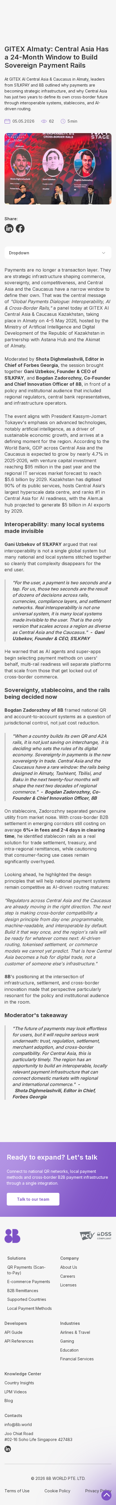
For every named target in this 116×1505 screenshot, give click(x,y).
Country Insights (19, 1382)
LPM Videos (16, 1391)
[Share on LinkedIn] (9, 228)
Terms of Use (17, 1490)
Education (69, 1350)
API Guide (14, 1332)
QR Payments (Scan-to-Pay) (26, 1270)
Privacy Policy (98, 1490)
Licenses (68, 1285)
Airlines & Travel (75, 1332)
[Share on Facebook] (20, 228)
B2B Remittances (22, 1290)
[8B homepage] (12, 1236)
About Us (68, 1267)
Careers (67, 1276)
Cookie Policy (57, 1490)
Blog (9, 1400)
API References (19, 1341)
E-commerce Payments (28, 1281)
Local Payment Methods (29, 1308)
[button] (58, 252)
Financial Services (77, 1358)
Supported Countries (26, 1299)
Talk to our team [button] (33, 1199)
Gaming (67, 1341)
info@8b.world (18, 1424)
